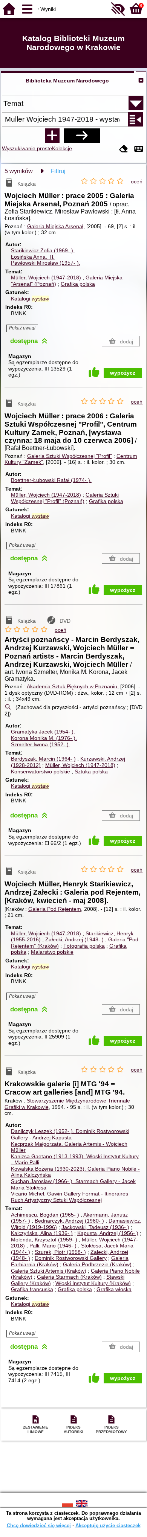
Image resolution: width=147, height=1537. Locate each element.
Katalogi (30, 299)
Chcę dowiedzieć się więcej (39, 1525)
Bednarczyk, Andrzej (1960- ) (69, 1221)
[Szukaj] (82, 135)
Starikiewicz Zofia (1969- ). (43, 250)
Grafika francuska (32, 1289)
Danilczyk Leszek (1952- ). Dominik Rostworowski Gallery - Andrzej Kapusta (70, 1134)
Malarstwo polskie (52, 952)
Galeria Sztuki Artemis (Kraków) (48, 1271)
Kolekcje (62, 148)
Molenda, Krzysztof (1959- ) (44, 1240)
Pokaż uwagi (22, 328)
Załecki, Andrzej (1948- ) (74, 939)
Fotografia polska (84, 946)
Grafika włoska (114, 1289)
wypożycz (122, 373)
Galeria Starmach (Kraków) (69, 1277)
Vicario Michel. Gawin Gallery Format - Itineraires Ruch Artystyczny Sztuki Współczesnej (69, 1197)
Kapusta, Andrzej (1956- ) (107, 1233)
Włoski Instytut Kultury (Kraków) (93, 1283)
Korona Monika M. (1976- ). (44, 738)
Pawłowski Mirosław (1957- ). (45, 263)
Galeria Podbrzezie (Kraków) (97, 1264)
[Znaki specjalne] (139, 149)
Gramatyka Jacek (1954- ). (43, 732)
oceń (136, 181)
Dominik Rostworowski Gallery (71, 1258)
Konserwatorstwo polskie (40, 771)
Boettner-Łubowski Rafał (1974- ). (51, 480)
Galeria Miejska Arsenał (55, 226)
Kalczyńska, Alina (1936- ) (42, 1233)
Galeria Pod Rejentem (54, 909)
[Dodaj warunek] (52, 135)
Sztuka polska (91, 771)
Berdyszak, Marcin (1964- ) (43, 759)
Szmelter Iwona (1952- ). (40, 744)
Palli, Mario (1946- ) (53, 1246)
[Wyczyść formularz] (124, 149)
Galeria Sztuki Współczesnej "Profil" (69, 456)
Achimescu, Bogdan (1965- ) (45, 1215)
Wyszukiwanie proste (27, 148)
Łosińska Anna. (33, 257)
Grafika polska (78, 284)
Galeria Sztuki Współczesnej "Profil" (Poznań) (65, 498)
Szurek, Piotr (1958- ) (60, 1252)
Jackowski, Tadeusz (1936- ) (95, 1227)
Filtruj (58, 171)
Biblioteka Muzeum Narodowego (67, 81)
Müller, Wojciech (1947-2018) (46, 277)
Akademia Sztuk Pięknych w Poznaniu (72, 686)
